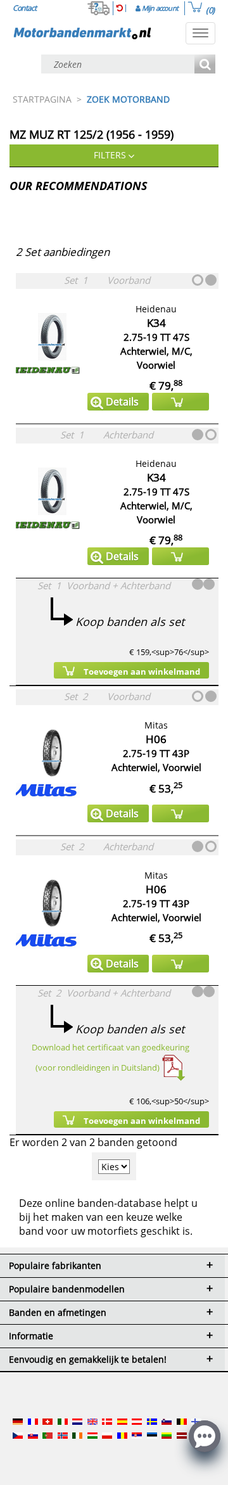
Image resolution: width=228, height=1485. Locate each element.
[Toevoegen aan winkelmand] (180, 402)
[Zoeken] (204, 64)
